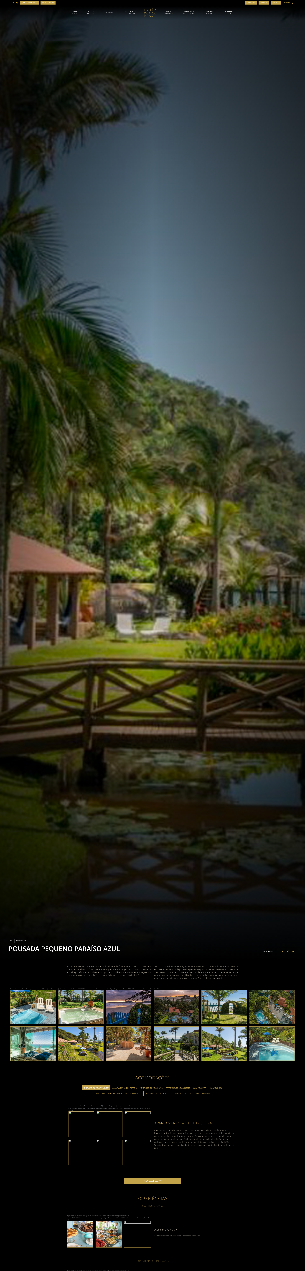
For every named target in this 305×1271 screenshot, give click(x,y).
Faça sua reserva (152, 1180)
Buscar (287, 3)
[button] (278, 951)
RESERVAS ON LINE (48, 3)
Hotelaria (251, 3)
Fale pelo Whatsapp (30, 3)
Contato (276, 3)
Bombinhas (21, 941)
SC (11, 941)
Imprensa (264, 3)
